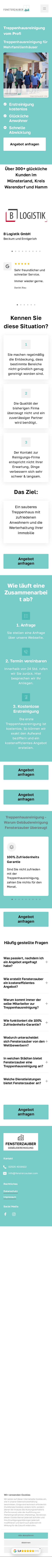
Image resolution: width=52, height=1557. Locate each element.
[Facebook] (6, 1214)
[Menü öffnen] (44, 8)
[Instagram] (15, 1214)
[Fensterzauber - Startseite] (16, 8)
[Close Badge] (40, 1548)
